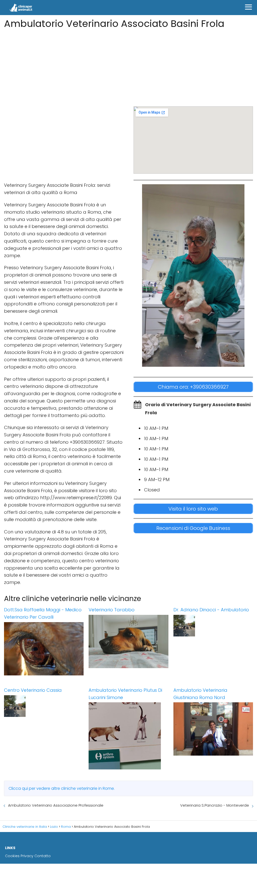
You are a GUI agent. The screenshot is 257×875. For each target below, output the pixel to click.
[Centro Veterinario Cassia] (44, 706)
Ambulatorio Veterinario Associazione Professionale (55, 805)
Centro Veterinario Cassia (33, 690)
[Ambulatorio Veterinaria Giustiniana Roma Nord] (213, 729)
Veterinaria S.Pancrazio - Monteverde (214, 805)
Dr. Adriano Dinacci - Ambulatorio (211, 610)
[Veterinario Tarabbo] (128, 641)
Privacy (27, 855)
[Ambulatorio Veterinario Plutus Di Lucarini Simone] (128, 735)
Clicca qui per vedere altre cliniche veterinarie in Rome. (62, 788)
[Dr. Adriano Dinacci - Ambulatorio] (213, 625)
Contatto (42, 855)
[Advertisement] (128, 66)
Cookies (12, 855)
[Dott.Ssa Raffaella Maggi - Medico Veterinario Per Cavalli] (44, 648)
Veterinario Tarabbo (112, 610)
